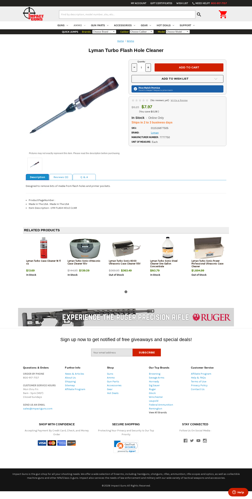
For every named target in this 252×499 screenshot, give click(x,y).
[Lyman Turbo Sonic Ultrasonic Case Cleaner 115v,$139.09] (85, 248)
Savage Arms (156, 377)
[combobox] (127, 14)
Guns (61, 25)
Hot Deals (164, 25)
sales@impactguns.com (37, 408)
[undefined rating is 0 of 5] (140, 100)
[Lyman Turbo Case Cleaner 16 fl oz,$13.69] (44, 248)
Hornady (154, 381)
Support (185, 25)
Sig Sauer (154, 385)
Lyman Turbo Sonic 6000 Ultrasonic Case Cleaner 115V (125, 262)
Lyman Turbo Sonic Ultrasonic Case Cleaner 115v (84, 262)
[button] (126, 446)
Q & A (84, 177)
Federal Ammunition (161, 404)
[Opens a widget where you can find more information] (238, 492)
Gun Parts (98, 25)
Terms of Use (198, 381)
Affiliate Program (75, 389)
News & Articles (74, 373)
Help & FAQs (198, 377)
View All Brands (158, 412)
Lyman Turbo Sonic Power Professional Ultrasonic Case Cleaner (207, 263)
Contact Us (198, 389)
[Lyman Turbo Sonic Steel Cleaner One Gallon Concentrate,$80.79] (168, 248)
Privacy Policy (199, 385)
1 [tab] (126, 291)
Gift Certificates (161, 3)
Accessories (123, 25)
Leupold (153, 400)
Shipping (70, 381)
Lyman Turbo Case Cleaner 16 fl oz (43, 262)
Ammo (78, 25)
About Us (70, 377)
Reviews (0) (60, 177)
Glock (152, 393)
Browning (154, 373)
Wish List (182, 3)
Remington (155, 408)
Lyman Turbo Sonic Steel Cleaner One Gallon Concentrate (164, 263)
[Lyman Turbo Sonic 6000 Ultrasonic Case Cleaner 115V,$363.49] (126, 248)
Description (37, 177)
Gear (144, 25)
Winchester (156, 397)
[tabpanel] (43, 262)
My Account (138, 3)
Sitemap (70, 385)
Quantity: (141, 61)
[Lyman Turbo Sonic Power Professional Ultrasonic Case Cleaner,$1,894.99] (209, 248)
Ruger (152, 389)
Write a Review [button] (179, 100)
